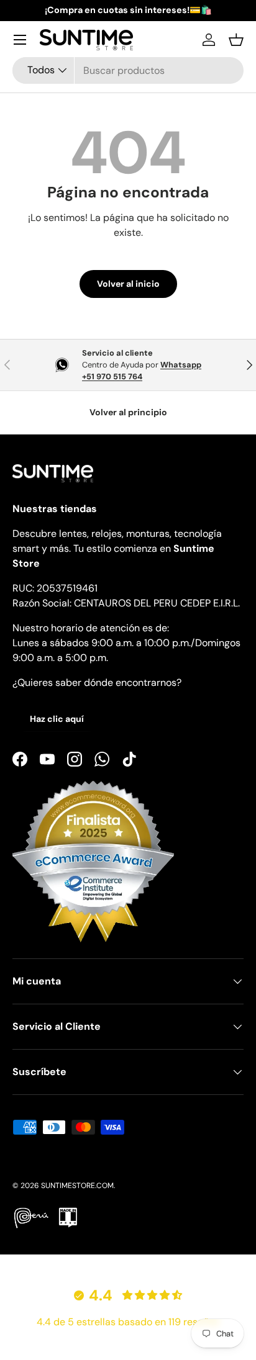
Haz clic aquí (57, 718)
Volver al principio (128, 412)
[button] (236, 39)
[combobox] (128, 70)
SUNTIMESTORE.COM (77, 1186)
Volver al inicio (128, 283)
